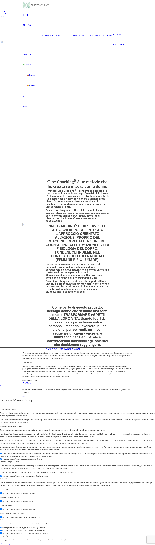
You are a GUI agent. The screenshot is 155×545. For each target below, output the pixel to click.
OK (23, 396)
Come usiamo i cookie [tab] (8, 409)
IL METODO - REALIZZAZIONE (101, 35)
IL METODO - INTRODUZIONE (50, 35)
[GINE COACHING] (36, 5)
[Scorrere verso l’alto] (0, 385)
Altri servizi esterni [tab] (6, 479)
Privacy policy (5, 544)
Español (3, 14)
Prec (24, 383)
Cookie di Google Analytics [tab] (9, 461)
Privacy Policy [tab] (5, 536)
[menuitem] (78, 15)
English (2, 11)
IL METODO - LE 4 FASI (75, 35)
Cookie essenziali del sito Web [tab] (11, 426)
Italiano (2, 16)
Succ (29, 383)
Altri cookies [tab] (4, 520)
